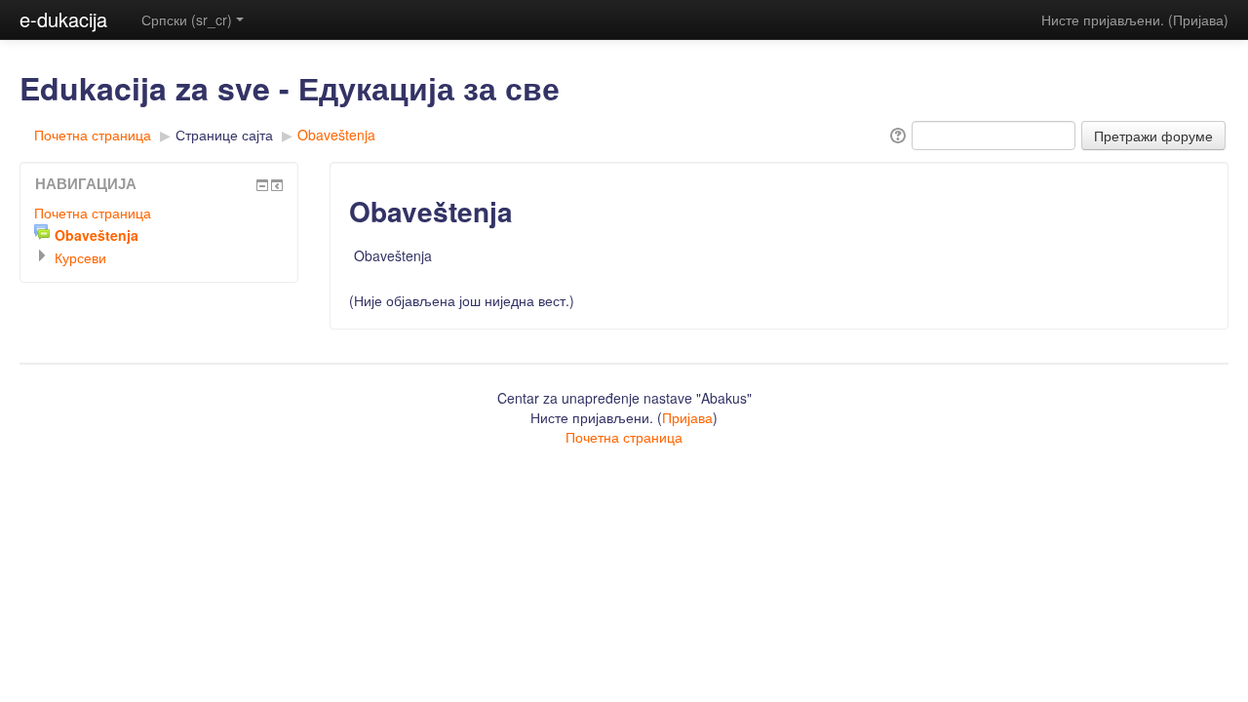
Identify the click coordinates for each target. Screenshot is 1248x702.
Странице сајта (224, 134)
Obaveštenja (336, 134)
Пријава (1198, 19)
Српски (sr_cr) (186, 19)
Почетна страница (92, 134)
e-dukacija (63, 19)
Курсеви (80, 257)
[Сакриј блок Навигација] (262, 185)
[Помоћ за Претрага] (896, 133)
